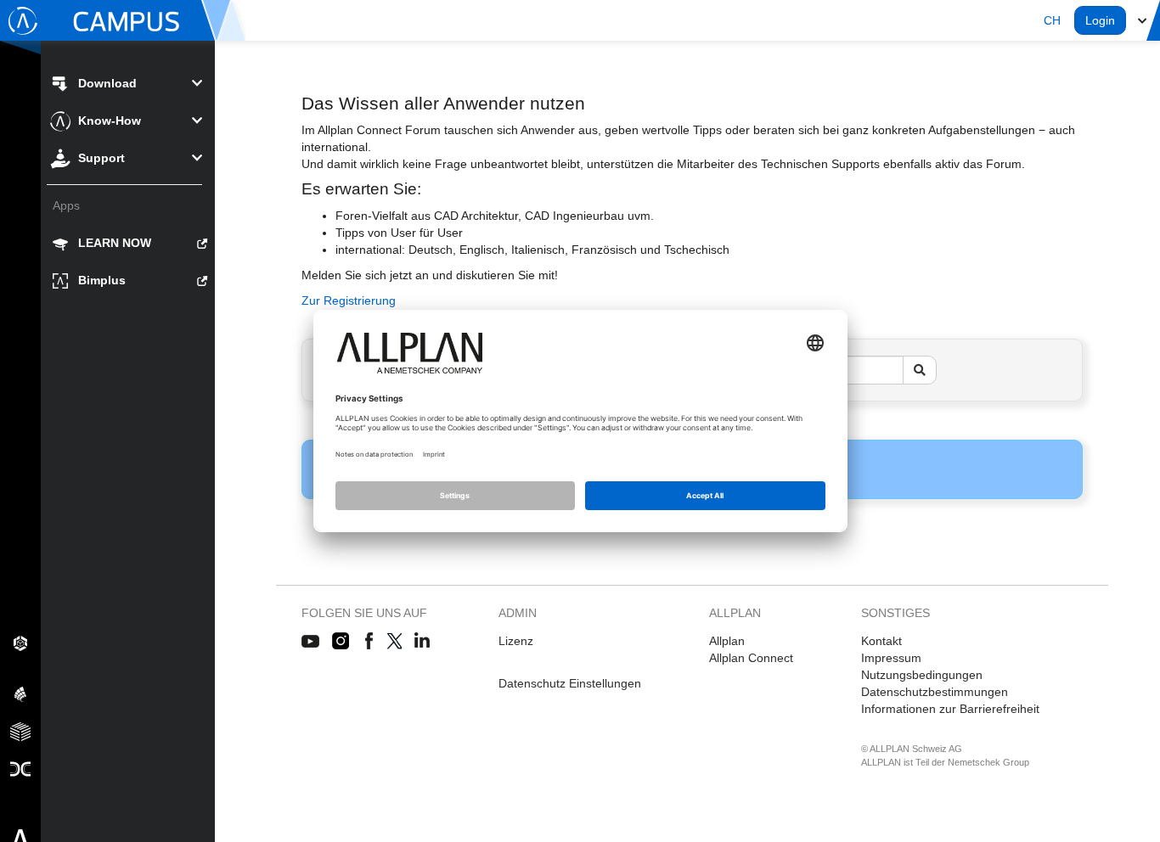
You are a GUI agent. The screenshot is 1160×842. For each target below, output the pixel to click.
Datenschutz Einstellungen (569, 683)
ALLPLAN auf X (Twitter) (394, 641)
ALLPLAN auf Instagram (342, 641)
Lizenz (515, 641)
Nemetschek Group (988, 762)
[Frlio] (20, 731)
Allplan (727, 641)
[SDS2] (20, 642)
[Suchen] (920, 370)
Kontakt (881, 641)
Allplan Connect (751, 658)
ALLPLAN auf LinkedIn (422, 641)
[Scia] (20, 693)
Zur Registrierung (348, 300)
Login (1100, 20)
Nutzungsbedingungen (922, 675)
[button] (1052, 20)
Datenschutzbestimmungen (934, 692)
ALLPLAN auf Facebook (369, 641)
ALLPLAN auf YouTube (310, 641)
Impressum (891, 658)
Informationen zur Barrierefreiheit (950, 709)
